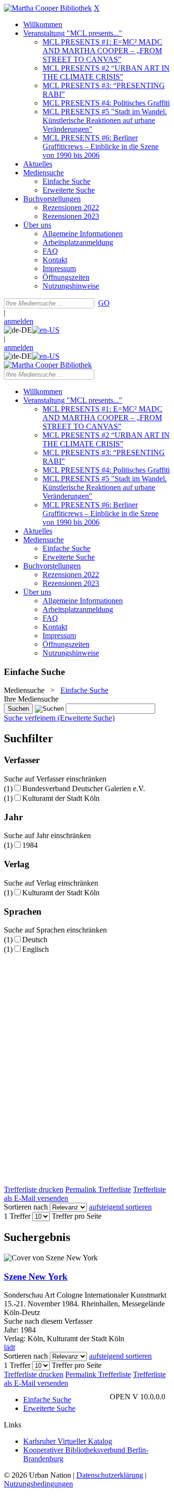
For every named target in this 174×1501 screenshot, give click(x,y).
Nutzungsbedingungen (38, 1484)
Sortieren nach (26, 1207)
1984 (30, 845)
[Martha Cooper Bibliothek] (48, 8)
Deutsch (34, 939)
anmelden (18, 321)
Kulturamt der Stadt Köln (61, 798)
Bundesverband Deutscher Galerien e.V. (83, 788)
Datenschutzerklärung (109, 1475)
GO (104, 303)
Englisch (35, 949)
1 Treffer (17, 1216)
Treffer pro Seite (77, 1216)
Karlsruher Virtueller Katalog (67, 1441)
